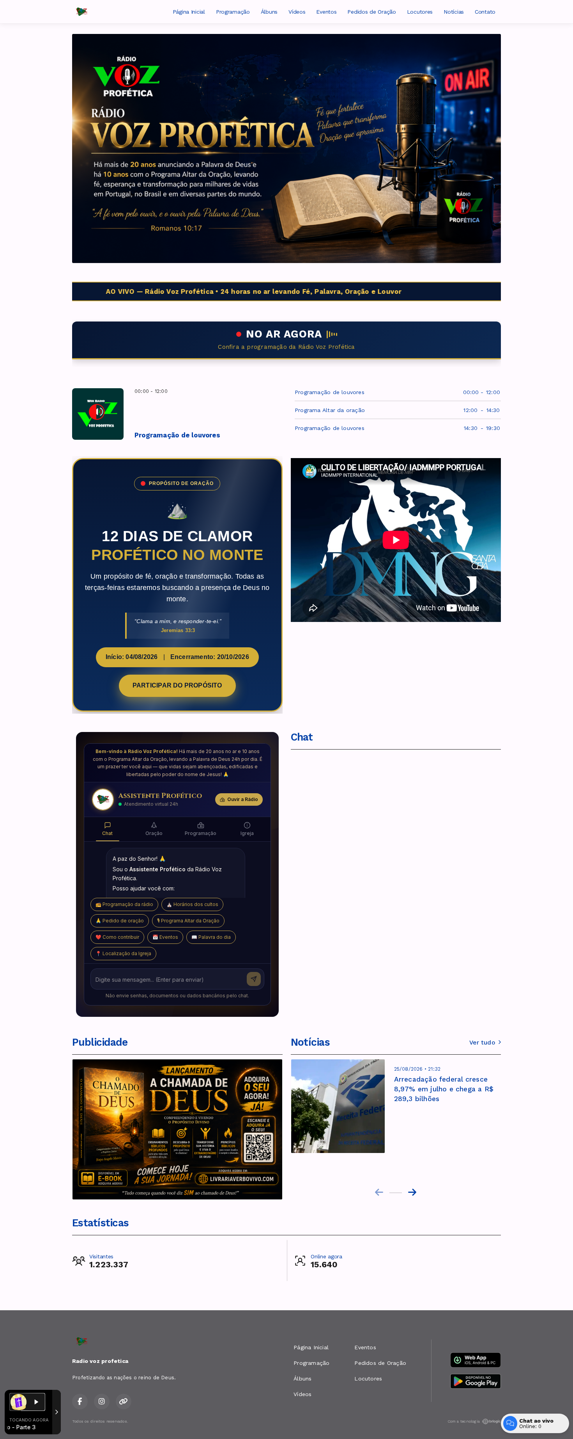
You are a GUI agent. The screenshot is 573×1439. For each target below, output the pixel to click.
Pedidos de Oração (371, 12)
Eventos (326, 12)
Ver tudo (482, 1042)
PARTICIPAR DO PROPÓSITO (177, 685)
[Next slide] (412, 1192)
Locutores (420, 12)
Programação (233, 12)
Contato (485, 12)
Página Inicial (189, 12)
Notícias (454, 12)
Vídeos (296, 12)
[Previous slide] (379, 1192)
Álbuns (269, 12)
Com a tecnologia (463, 1421)
